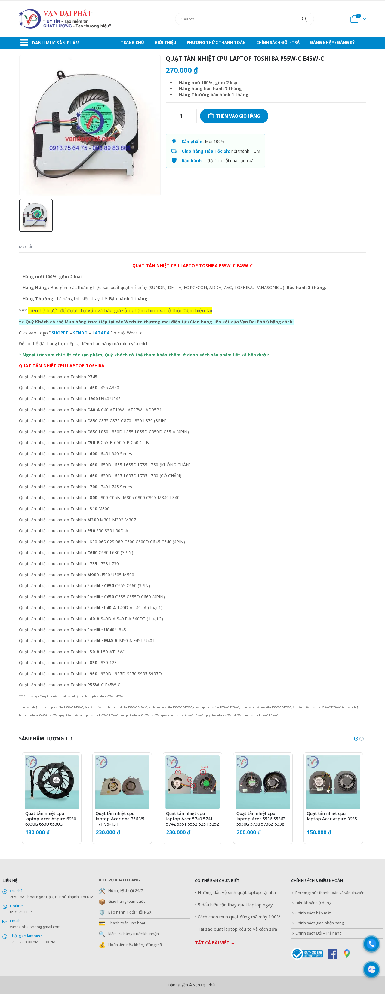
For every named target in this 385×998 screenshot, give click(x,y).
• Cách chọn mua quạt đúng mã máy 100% (238, 917)
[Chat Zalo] (371, 969)
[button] (356, 738)
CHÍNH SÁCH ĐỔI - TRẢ (278, 42)
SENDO (80, 333)
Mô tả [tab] (25, 246)
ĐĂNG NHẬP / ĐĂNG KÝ (332, 42)
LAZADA (100, 333)
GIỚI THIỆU (165, 42)
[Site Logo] (79, 19)
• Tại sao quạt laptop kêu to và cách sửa (236, 929)
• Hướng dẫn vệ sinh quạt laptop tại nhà (235, 892)
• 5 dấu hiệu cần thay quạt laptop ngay (234, 905)
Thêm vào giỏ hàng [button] (68, 765)
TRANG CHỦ (132, 42)
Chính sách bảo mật (313, 913)
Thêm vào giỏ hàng (238, 116)
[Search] (304, 19)
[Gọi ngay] (371, 944)
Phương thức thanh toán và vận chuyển (330, 892)
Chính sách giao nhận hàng (319, 923)
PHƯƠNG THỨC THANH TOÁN (216, 42)
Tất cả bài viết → (215, 942)
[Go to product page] (52, 782)
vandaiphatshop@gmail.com (35, 926)
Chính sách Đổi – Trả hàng (318, 933)
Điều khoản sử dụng (313, 902)
